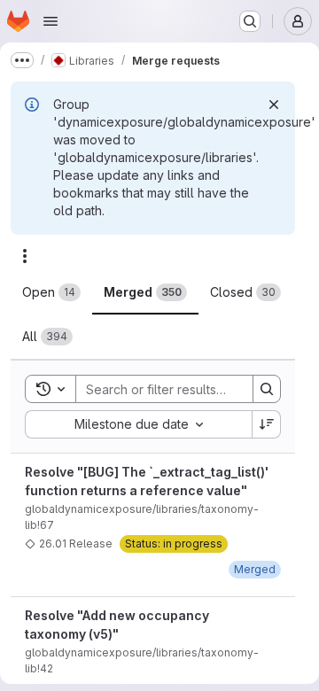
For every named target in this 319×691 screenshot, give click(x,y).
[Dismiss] (273, 104)
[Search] (267, 389)
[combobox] (138, 424)
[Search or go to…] (250, 21)
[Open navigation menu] (50, 21)
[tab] (51, 292)
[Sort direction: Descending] (267, 424)
